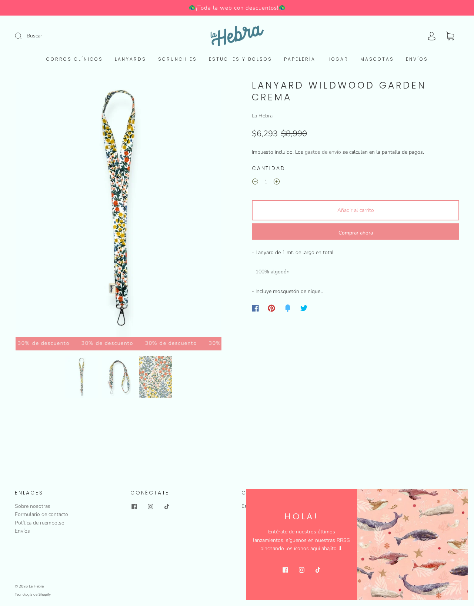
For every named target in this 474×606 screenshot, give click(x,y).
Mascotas (377, 59)
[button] (36, 210)
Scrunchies (177, 59)
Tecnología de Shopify (33, 594)
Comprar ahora (355, 232)
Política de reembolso (39, 522)
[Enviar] (23, 35)
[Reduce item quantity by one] (255, 183)
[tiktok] (166, 507)
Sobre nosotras (32, 506)
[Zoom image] (118, 210)
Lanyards (130, 59)
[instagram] (150, 507)
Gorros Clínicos (74, 59)
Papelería (300, 59)
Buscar (34, 35)
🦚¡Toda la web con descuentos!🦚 (237, 7)
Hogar (337, 59)
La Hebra (262, 115)
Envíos (417, 59)
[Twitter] (304, 308)
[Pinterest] (271, 308)
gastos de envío (323, 152)
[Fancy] (288, 308)
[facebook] (134, 507)
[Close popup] (460, 497)
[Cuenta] (432, 36)
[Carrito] (450, 36)
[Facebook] (255, 308)
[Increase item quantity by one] (276, 183)
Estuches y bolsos (240, 59)
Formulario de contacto (41, 514)
